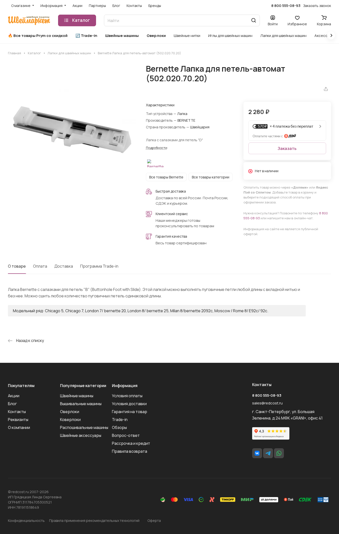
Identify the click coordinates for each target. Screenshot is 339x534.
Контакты (17, 411)
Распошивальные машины (84, 427)
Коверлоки (70, 419)
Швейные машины (76, 395)
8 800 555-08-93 (286, 5)
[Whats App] (279, 453)
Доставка (63, 266)
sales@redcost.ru (267, 403)
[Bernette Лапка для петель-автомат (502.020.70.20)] (72, 128)
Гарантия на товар (129, 411)
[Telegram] (268, 453)
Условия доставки (129, 403)
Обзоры (119, 427)
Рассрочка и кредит (131, 443)
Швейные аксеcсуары (80, 435)
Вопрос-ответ (126, 435)
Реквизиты (18, 419)
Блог (12, 403)
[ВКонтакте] (257, 453)
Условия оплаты (127, 395)
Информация (124, 385)
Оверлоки (69, 411)
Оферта (154, 520)
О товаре (17, 266)
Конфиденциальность (26, 520)
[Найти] (253, 20)
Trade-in (120, 419)
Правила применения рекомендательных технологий (94, 520)
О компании (19, 427)
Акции (13, 395)
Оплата (40, 266)
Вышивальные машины (81, 403)
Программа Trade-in (99, 266)
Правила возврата (129, 451)
